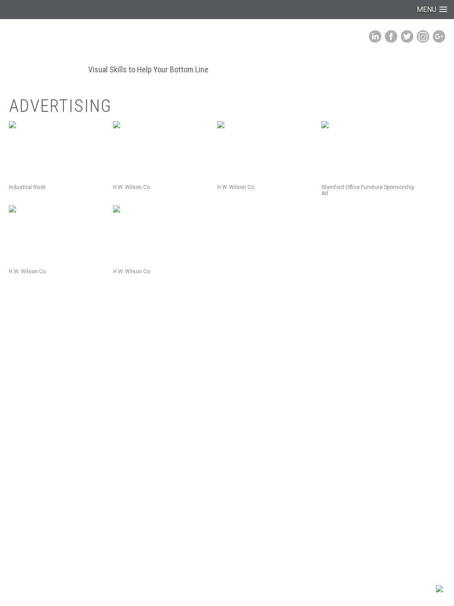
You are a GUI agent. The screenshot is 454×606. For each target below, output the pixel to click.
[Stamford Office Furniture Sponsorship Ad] (370, 149)
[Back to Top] (439, 590)
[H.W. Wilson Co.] (162, 149)
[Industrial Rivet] (57, 149)
